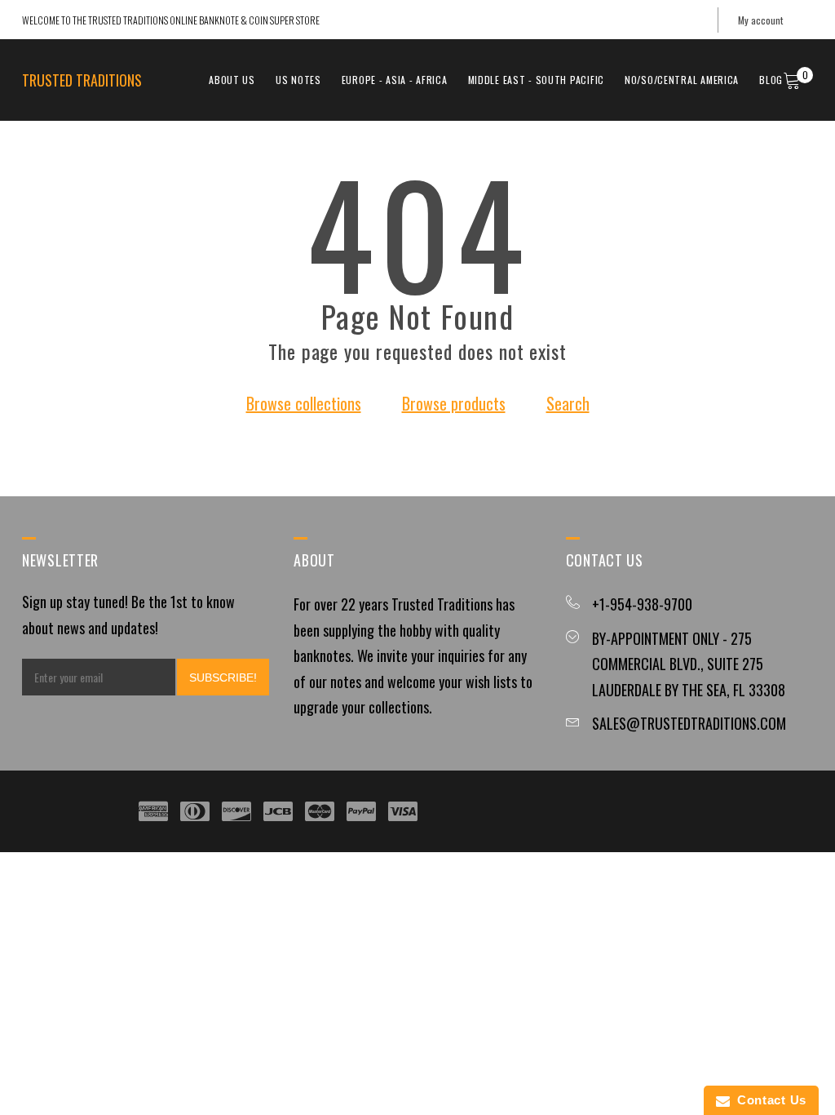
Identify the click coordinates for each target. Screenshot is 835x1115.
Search (568, 403)
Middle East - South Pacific (536, 80)
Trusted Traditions (82, 80)
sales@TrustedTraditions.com (689, 723)
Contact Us (768, 1100)
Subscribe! (223, 677)
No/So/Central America (682, 80)
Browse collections (303, 403)
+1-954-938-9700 (642, 604)
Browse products (454, 403)
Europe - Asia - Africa (395, 80)
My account (760, 20)
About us (232, 80)
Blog (771, 80)
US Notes (298, 80)
